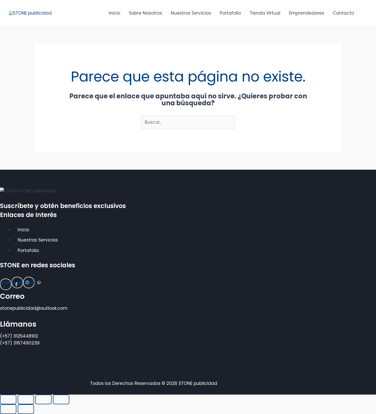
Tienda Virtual (265, 13)
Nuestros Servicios (191, 13)
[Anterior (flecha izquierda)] (8, 409)
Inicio (114, 13)
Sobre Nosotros (145, 13)
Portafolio (230, 13)
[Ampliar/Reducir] (8, 399)
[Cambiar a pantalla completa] (26, 399)
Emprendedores (306, 13)
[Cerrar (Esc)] (61, 399)
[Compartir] (43, 399)
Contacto (343, 13)
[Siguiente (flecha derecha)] (26, 409)
